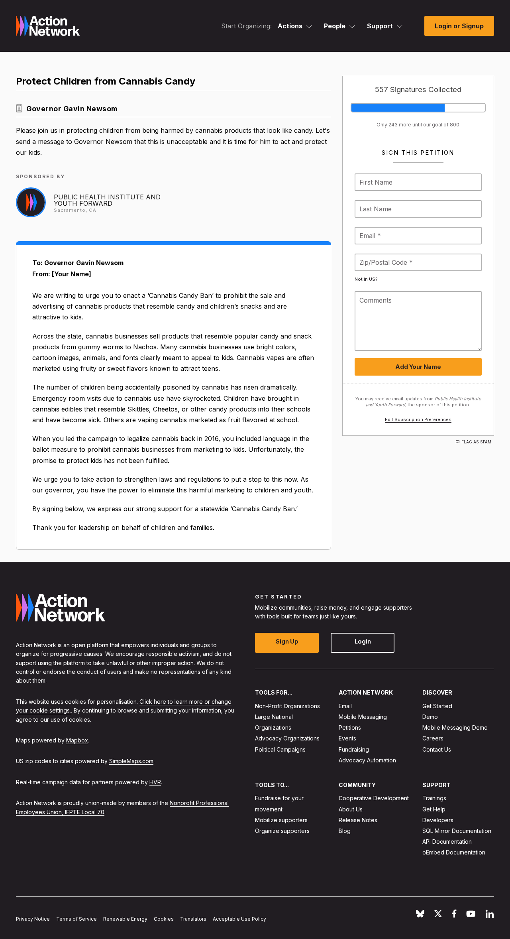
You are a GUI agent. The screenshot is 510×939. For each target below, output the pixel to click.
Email (345, 705)
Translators (193, 919)
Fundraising (354, 749)
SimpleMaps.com (131, 761)
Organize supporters (282, 830)
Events (347, 738)
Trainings (434, 798)
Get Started (437, 705)
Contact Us (436, 749)
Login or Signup (459, 26)
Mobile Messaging (363, 716)
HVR (155, 781)
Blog (345, 830)
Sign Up (287, 641)
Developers (437, 819)
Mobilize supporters (281, 819)
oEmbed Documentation (453, 852)
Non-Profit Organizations (287, 705)
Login (363, 641)
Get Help (433, 808)
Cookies (164, 919)
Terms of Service (76, 919)
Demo (430, 716)
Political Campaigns (280, 749)
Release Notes (358, 819)
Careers (432, 738)
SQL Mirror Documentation (456, 830)
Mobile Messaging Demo (455, 727)
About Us (351, 808)
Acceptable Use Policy (239, 919)
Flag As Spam (476, 441)
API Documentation (447, 841)
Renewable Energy (125, 919)
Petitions (350, 727)
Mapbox (77, 740)
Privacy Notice (33, 919)
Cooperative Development (374, 798)
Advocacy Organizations (287, 738)
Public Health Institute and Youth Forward (107, 200)
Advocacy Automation (367, 759)
